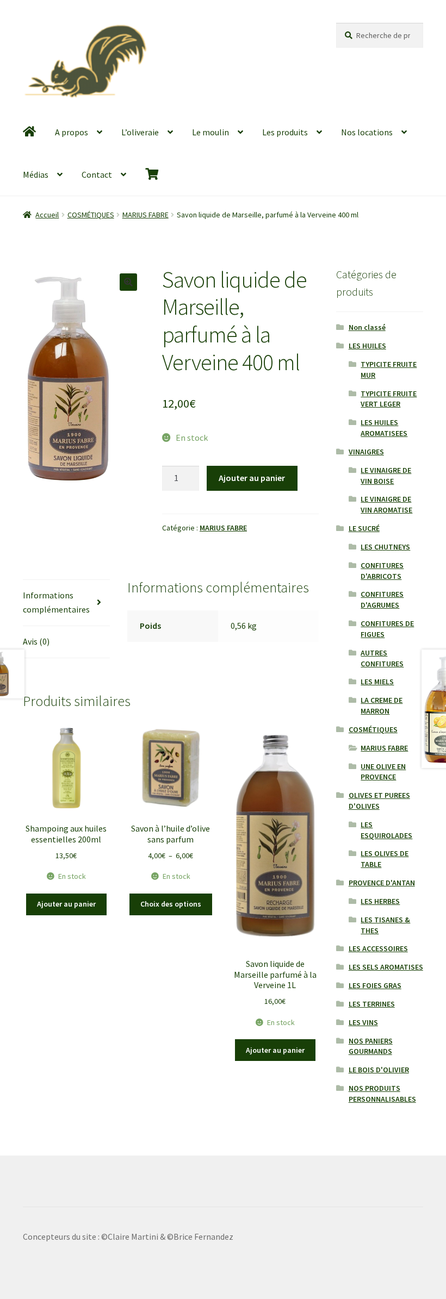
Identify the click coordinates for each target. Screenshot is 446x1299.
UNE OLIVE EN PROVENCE (383, 771)
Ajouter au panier (252, 477)
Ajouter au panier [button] (66, 904)
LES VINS (363, 1022)
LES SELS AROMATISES (386, 967)
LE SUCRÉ (364, 528)
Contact (97, 174)
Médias (35, 174)
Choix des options (170, 904)
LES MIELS (377, 681)
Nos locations (367, 132)
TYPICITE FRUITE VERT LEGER (389, 399)
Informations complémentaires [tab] (56, 602)
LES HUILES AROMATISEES (384, 427)
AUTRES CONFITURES (382, 658)
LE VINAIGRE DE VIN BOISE (386, 475)
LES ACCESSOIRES (378, 948)
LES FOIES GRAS (375, 985)
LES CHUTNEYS (385, 547)
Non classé (367, 327)
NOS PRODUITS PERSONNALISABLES (382, 1093)
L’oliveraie (140, 132)
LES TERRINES (372, 1004)
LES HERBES (380, 901)
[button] (128, 282)
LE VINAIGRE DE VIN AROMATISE (386, 504)
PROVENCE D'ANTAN (382, 883)
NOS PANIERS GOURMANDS (371, 1046)
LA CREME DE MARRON (381, 705)
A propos (71, 132)
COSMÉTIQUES (90, 215)
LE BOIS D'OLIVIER (379, 1070)
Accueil (47, 215)
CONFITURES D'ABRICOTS (382, 570)
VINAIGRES (366, 452)
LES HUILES (367, 346)
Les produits (285, 132)
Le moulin (210, 132)
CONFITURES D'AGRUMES (382, 599)
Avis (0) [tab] (36, 641)
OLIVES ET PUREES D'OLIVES (379, 800)
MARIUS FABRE (145, 215)
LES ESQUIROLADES (386, 830)
